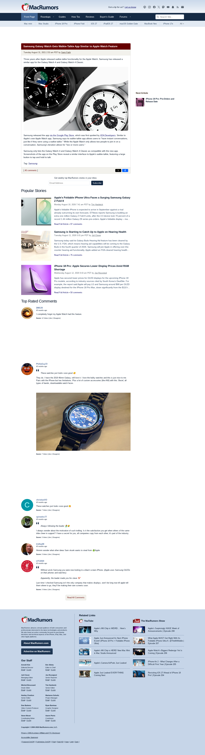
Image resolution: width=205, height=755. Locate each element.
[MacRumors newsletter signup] (182, 7)
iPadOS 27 (108, 24)
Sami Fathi (66, 52)
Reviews (90, 16)
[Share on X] (118, 170)
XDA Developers (108, 135)
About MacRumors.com (36, 643)
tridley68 (40, 544)
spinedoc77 (41, 517)
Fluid (54, 742)
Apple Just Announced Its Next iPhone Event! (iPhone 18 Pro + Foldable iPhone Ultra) (112, 641)
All (182, 24)
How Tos (75, 16)
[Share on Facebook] (125, 170)
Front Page (29, 16)
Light (72, 742)
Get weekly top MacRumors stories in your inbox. (75, 178)
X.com (29, 670)
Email (23, 670)
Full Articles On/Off (43, 742)
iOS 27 (94, 24)
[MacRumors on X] (159, 7)
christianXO (41, 500)
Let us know (130, 7)
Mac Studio (43, 24)
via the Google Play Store (62, 135)
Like (50, 318)
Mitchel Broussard (28, 685)
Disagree (56, 318)
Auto (67, 742)
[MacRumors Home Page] (40, 7)
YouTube (88, 621)
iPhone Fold (79, 24)
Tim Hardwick (97, 204)
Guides (62, 16)
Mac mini (28, 24)
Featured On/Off (28, 742)
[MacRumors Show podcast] (144, 7)
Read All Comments (75, 597)
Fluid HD (60, 742)
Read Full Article (61, 224)
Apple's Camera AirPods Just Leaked (110, 663)
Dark (76, 742)
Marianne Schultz (52, 695)
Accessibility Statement (29, 737)
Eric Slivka (49, 665)
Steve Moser (26, 716)
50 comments (76, 292)
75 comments (76, 255)
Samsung (32, 163)
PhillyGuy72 (41, 364)
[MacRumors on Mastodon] (163, 7)
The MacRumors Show (153, 621)
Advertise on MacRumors (37, 651)
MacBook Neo (150, 24)
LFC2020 (40, 561)
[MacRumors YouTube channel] (168, 7)
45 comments (31, 170)
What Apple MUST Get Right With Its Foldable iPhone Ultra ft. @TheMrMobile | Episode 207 (166, 641)
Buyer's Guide (107, 16)
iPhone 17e (168, 24)
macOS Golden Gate (129, 24)
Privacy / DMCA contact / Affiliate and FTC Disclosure (40, 733)
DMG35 (39, 308)
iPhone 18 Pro (61, 24)
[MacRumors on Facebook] (154, 7)
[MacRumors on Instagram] (149, 7)
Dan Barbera (26, 705)
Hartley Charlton (27, 695)
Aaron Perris (50, 716)
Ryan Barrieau (51, 705)
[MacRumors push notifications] (172, 7)
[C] (27, 510)
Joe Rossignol (101, 273)
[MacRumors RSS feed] (177, 7)
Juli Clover (96, 235)
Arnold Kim (25, 665)
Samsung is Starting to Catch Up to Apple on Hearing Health (90, 231)
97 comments (76, 224)
